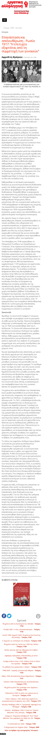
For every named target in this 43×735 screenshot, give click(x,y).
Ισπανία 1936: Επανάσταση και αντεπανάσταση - (21, 683)
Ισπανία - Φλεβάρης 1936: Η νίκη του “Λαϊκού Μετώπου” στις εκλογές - (21, 711)
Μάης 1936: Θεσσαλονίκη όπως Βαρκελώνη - (21, 677)
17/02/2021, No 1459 (29, 57)
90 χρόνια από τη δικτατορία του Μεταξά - (22, 625)
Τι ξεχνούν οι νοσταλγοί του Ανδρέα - (21, 641)
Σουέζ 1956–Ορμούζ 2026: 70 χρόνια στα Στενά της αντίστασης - (21, 636)
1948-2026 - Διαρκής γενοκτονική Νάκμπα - (21, 671)
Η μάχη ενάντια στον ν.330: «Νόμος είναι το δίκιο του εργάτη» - (21, 662)
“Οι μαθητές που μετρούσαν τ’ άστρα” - (21, 667)
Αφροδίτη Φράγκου (12, 57)
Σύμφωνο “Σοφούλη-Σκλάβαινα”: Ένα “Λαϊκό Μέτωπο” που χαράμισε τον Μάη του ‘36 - (21, 718)
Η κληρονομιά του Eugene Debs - (21, 727)
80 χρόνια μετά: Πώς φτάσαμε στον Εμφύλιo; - (21, 688)
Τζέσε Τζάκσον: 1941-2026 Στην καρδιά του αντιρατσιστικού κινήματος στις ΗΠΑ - (21, 700)
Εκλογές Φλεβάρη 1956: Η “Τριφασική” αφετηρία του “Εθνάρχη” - (21, 706)
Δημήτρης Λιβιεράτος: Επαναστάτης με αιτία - (21, 657)
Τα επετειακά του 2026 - (21, 724)
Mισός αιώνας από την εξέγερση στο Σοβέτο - (21, 651)
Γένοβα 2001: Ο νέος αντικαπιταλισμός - (21, 630)
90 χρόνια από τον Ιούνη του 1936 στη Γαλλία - (21, 645)
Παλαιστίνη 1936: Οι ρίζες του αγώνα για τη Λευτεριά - (21, 694)
